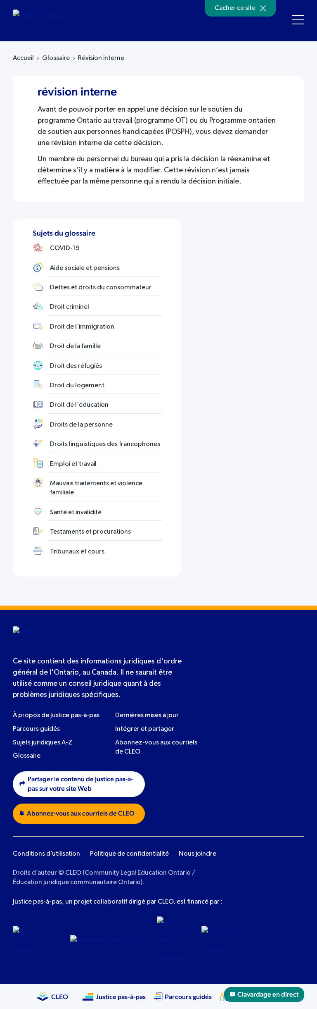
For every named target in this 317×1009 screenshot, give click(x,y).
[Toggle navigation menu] (298, 19)
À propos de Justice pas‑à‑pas (56, 715)
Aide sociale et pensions (85, 268)
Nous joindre (197, 854)
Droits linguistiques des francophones (105, 444)
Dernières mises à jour (147, 715)
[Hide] (263, 8)
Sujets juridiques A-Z (42, 742)
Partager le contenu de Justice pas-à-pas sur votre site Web (80, 784)
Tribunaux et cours (77, 552)
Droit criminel (69, 307)
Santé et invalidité (76, 512)
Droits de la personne (81, 425)
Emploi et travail (73, 464)
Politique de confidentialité (129, 854)
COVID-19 (65, 248)
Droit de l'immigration (82, 327)
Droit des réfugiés (76, 366)
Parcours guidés (36, 729)
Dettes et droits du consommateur (100, 287)
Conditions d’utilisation (46, 854)
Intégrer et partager (144, 729)
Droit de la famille (75, 346)
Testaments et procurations (90, 532)
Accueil (23, 58)
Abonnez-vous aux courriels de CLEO (81, 813)
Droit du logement (77, 385)
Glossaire (56, 58)
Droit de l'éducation (79, 405)
